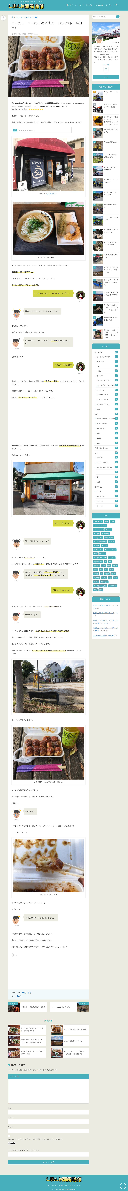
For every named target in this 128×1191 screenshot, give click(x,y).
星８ (106, 570)
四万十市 (112, 558)
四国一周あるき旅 (101, 448)
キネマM (96, 546)
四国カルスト (98, 562)
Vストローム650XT (100, 525)
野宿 (95, 590)
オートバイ (79, 5)
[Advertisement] (48, 974)
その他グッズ (101, 428)
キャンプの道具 (102, 423)
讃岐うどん (104, 582)
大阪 (110, 562)
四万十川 (102, 554)
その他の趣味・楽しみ (104, 467)
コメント (14, 1076)
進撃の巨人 (112, 586)
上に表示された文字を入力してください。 (24, 1150)
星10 (95, 570)
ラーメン (100, 506)
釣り (98, 472)
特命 (116, 613)
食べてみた (99, 5)
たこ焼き (35, 17)
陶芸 (98, 477)
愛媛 (108, 566)
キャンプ (100, 376)
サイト (10, 1127)
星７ (21, 996)
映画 (98, 433)
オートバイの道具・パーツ (106, 418)
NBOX (107, 521)
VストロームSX (99, 529)
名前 (9, 1108)
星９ (111, 570)
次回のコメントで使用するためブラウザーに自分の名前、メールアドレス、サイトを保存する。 (36, 1139)
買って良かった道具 (100, 586)
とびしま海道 (109, 538)
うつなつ (105, 623)
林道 (99, 371)
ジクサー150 (98, 550)
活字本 (99, 438)
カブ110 (111, 542)
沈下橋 (113, 574)
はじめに (89, 5)
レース (100, 366)
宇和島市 (97, 566)
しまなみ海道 (98, 538)
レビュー (109, 5)
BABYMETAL (98, 521)
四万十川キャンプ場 (100, 558)
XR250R (109, 529)
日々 (117, 5)
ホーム (16, 17)
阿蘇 (100, 590)
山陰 (103, 566)
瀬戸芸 (104, 578)
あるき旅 (97, 533)
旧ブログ (69, 5)
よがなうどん (51, 194)
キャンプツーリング (104, 380)
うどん (99, 491)
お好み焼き (105, 533)
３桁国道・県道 (103, 394)
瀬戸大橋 (97, 578)
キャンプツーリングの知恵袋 (107, 385)
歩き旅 (107, 574)
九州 (95, 554)
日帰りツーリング (103, 399)
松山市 (96, 574)
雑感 (98, 482)
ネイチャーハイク (110, 550)
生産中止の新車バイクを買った (103, 605)
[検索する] (118, 16)
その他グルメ (101, 496)
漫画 (98, 443)
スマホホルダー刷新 (99, 635)
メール (10, 1118)
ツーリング (100, 390)
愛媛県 (115, 566)
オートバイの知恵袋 (103, 357)
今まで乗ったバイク (103, 404)
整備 (98, 409)
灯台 (110, 578)
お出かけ (100, 457)
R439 (112, 521)
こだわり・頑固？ (103, 462)
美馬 (115, 578)
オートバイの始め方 (100, 542)
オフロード (100, 362)
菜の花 (96, 582)
